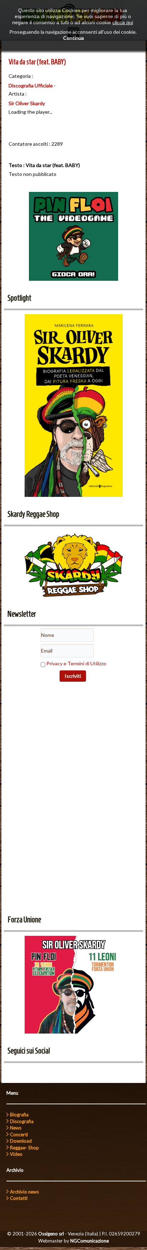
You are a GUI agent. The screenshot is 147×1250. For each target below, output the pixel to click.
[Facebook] (11, 1071)
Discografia (22, 1121)
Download (21, 1141)
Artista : (18, 94)
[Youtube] (25, 1071)
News (15, 1128)
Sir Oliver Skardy (27, 103)
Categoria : (21, 76)
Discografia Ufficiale (31, 85)
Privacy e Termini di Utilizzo (76, 663)
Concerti (19, 1134)
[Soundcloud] (38, 1071)
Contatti (18, 1198)
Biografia (19, 1114)
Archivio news (24, 1192)
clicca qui (122, 22)
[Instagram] (51, 1071)
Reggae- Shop (24, 1147)
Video (16, 1154)
